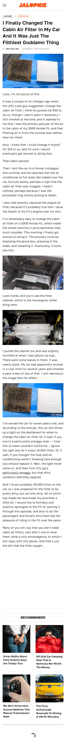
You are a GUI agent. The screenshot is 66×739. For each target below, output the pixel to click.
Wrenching (23, 16)
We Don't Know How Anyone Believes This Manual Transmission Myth (16, 711)
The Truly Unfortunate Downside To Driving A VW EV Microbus (48, 711)
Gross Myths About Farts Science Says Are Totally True (15, 660)
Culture (8, 16)
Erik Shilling (12, 49)
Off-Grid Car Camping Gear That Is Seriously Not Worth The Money (49, 662)
